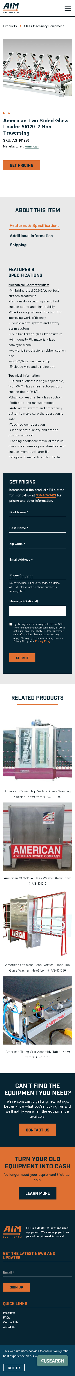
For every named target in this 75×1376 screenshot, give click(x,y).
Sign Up (16, 1287)
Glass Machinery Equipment (44, 25)
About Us (9, 1327)
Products (10, 25)
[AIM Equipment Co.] (9, 8)
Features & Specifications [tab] (35, 225)
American (32, 146)
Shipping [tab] (18, 244)
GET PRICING (21, 165)
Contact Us (37, 1130)
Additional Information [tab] (31, 235)
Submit (22, 658)
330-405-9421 (46, 494)
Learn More (37, 1193)
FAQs (6, 1317)
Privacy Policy (43, 641)
